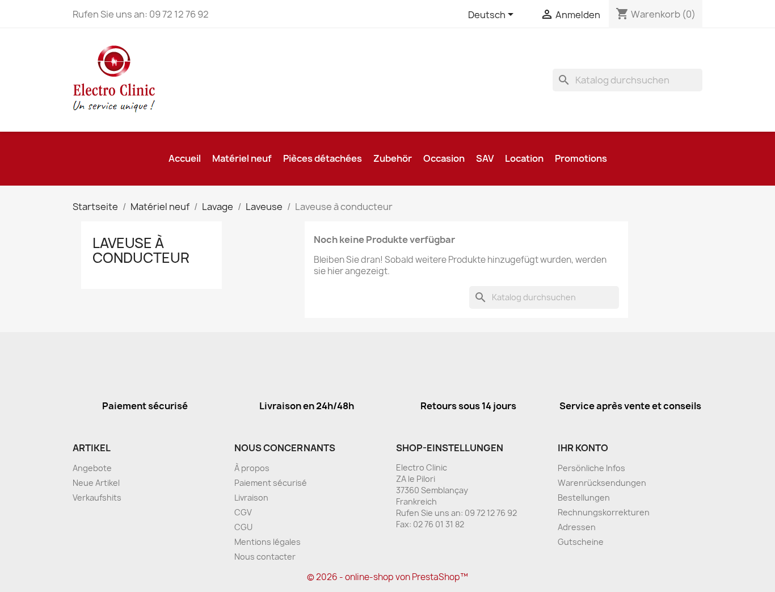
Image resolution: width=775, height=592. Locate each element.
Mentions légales (267, 541)
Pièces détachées (322, 158)
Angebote (92, 468)
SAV (485, 158)
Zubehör (392, 158)
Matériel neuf (242, 158)
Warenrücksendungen (602, 482)
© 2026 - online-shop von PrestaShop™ (387, 577)
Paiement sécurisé (270, 482)
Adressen (577, 527)
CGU (243, 527)
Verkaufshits (97, 497)
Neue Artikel (96, 482)
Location (524, 158)
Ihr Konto (583, 448)
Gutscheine (581, 541)
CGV (243, 512)
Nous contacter (265, 556)
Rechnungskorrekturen (604, 512)
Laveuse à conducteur (140, 250)
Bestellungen (584, 497)
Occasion (444, 158)
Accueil (185, 158)
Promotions (581, 158)
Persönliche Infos (591, 468)
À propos (251, 468)
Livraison (251, 497)
